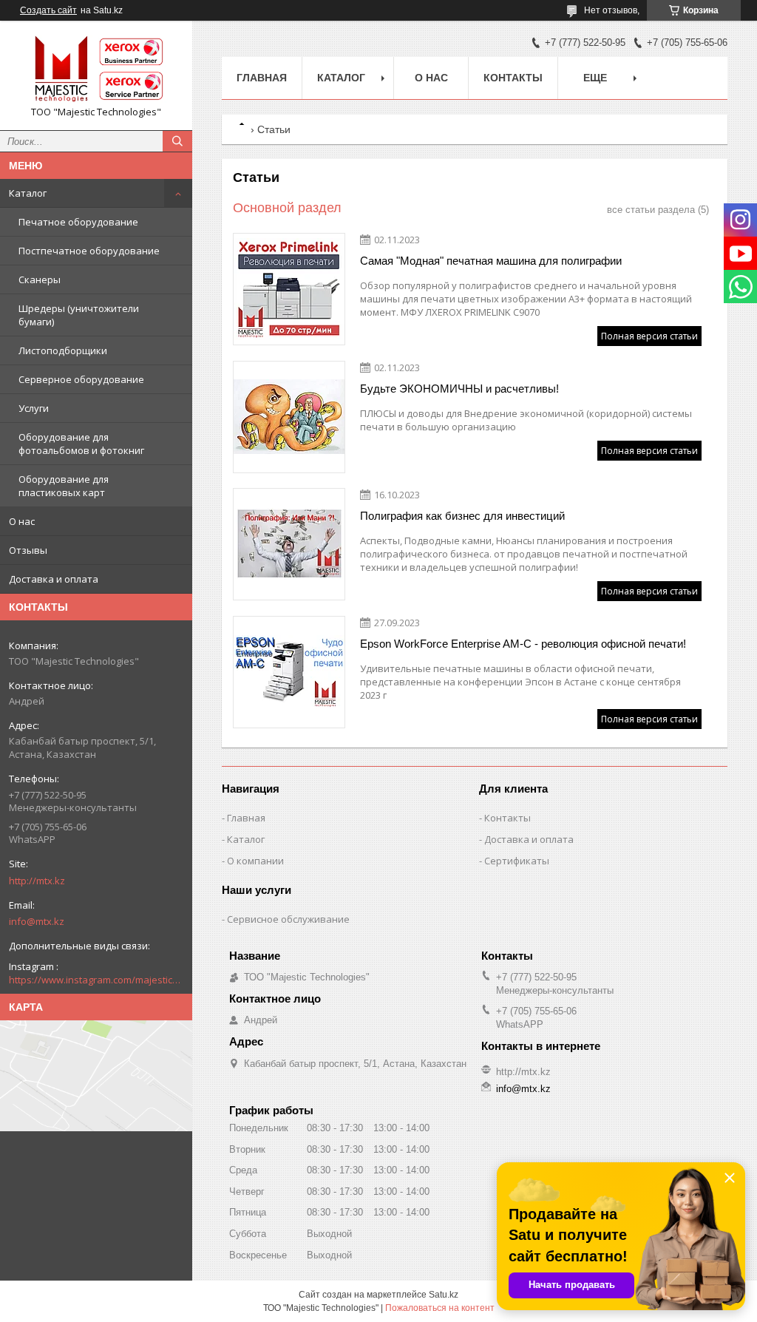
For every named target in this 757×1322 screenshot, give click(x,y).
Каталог (28, 193)
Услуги (33, 408)
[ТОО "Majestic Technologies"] (96, 69)
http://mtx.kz (37, 880)
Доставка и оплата (53, 579)
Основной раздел (287, 207)
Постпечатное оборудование (89, 250)
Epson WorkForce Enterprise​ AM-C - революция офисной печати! (523, 643)
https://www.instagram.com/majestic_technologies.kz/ (96, 979)
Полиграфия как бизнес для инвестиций (462, 515)
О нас (22, 521)
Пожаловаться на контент (440, 1308)
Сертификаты (516, 860)
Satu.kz (443, 1294)
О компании (255, 860)
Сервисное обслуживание (288, 919)
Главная (262, 78)
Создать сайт (48, 10)
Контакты (513, 78)
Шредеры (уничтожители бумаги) (78, 315)
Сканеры (39, 279)
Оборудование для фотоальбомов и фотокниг (81, 443)
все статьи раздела (651, 209)
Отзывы (28, 550)
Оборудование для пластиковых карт (63, 485)
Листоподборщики (62, 350)
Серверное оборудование (81, 379)
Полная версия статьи (649, 336)
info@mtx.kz (36, 921)
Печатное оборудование (78, 221)
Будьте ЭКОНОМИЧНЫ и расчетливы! (459, 388)
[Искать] (177, 141)
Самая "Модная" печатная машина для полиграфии (491, 260)
